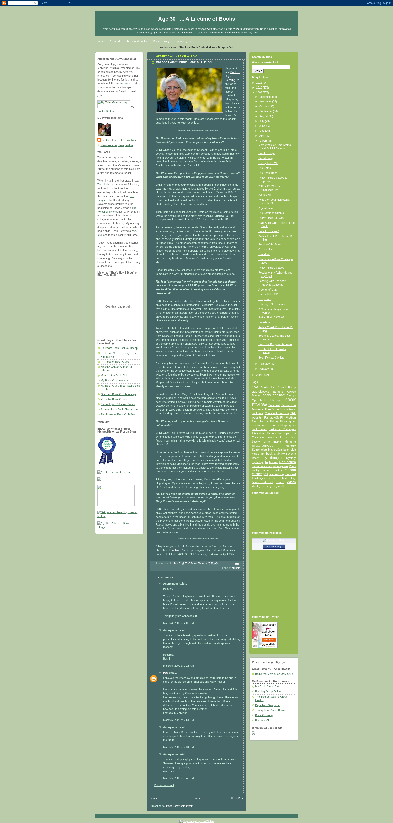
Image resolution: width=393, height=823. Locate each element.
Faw (165, 672)
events (257, 417)
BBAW (267, 395)
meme (277, 441)
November (265, 101)
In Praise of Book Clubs (115, 361)
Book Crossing (264, 715)
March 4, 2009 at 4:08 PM (178, 623)
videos (291, 482)
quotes (278, 470)
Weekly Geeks (260, 486)
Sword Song (265, 158)
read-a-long (276, 474)
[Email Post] (236, 563)
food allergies (260, 421)
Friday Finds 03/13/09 (271, 267)
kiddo (284, 437)
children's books (272, 409)
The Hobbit (103, 184)
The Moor (264, 254)
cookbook (257, 413)
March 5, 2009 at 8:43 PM (178, 778)
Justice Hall (265, 194)
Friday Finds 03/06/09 (271, 317)
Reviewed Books (137, 41)
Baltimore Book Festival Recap (119, 348)
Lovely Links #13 (268, 163)
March (263, 140)
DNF (293, 413)
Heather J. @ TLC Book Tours (119, 140)
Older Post (237, 798)
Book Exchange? (268, 231)
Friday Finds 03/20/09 (271, 218)
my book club (270, 453)
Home (100, 41)
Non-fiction (287, 462)
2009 (259, 92)
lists (293, 437)
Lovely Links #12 (268, 294)
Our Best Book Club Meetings (118, 394)
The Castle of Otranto (271, 213)
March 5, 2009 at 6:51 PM (178, 720)
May (262, 130)
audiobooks (260, 391)
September (266, 111)
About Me (115, 41)
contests (290, 409)
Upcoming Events (186, 41)
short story (288, 478)
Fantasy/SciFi (273, 417)
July (262, 121)
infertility (273, 437)
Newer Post (156, 798)
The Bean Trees (267, 172)
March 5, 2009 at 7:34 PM (178, 747)
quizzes (266, 470)
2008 (259, 374)
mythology (258, 462)
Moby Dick (264, 299)
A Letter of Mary (267, 289)
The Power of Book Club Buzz (119, 414)
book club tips (270, 400)
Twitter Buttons (106, 111)
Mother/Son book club (282, 449)
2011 (259, 82)
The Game (264, 168)
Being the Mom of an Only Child (274, 674)
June (262, 126)
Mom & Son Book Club (114, 375)
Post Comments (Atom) (180, 806)
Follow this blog (273, 546)
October (264, 106)
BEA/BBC (279, 395)
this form (125, 83)
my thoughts (272, 458)
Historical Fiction (264, 433)
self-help (273, 478)
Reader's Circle (264, 720)
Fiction (291, 417)
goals (292, 421)
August (264, 116)
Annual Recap (287, 387)
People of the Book (269, 244)
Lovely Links (261, 441)
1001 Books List (264, 387)
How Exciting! (266, 153)
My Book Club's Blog (267, 686)
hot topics (284, 433)
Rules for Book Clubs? (114, 399)
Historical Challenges (282, 429)
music (255, 453)
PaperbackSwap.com (267, 705)
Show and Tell (262, 482)
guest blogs (279, 425)
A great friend (266, 208)
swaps (280, 482)
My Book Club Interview (115, 380)
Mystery (291, 458)
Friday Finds (279, 421)
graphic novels (261, 425)
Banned (256, 395)
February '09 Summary (271, 304)
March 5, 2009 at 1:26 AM (178, 665)
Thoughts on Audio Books (270, 710)
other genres (280, 466)
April (262, 135)
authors (236, 567)
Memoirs (290, 441)
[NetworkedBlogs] (274, 540)
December (265, 96)
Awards (291, 391)
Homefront (264, 322)
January (264, 368)
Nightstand (271, 462)
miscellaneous (262, 445)
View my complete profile (117, 145)
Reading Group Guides (268, 691)
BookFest (274, 405)
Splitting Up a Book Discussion (119, 409)
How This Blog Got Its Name (275, 344)
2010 (259, 87)
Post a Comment (164, 785)
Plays (292, 466)
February (265, 363)
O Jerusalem (265, 249)
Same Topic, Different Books (118, 404)
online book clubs (262, 466)
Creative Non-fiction (277, 413)
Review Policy (161, 41)
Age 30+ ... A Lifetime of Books (196, 19)
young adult (277, 486)
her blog (175, 550)
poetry (255, 470)
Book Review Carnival (271, 357)
